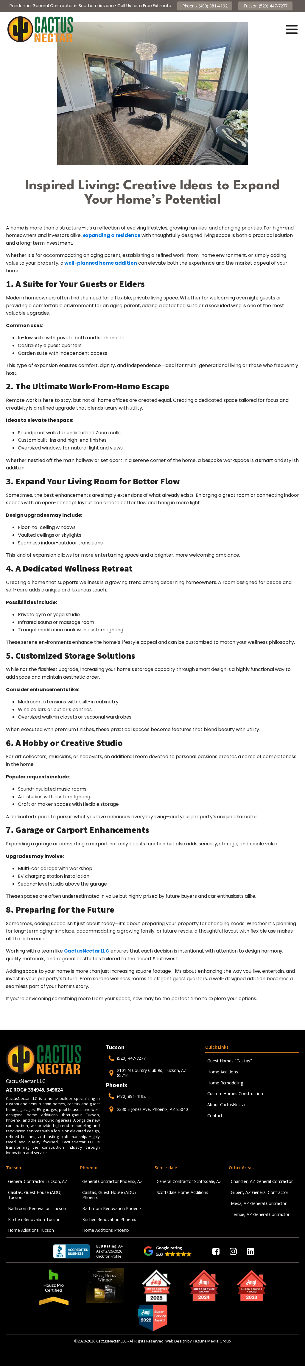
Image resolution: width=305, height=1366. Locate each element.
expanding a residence (111, 235)
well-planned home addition (100, 263)
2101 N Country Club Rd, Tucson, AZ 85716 (152, 1073)
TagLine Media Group (212, 1341)
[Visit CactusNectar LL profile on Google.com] (167, 1251)
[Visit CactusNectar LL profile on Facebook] (216, 1251)
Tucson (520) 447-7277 (265, 6)
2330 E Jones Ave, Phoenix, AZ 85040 (152, 1109)
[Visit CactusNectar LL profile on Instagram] (233, 1251)
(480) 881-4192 (131, 1096)
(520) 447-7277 (131, 1058)
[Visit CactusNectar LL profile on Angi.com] (156, 1285)
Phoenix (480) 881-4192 (205, 6)
